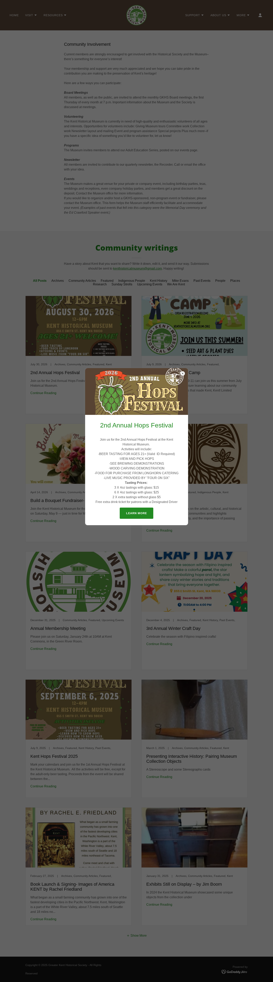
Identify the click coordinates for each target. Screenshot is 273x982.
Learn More (136, 513)
